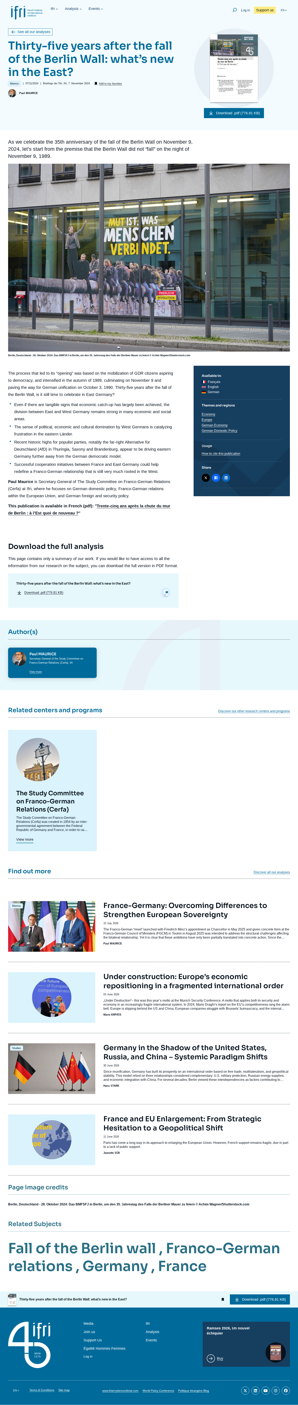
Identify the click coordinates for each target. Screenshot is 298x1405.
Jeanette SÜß (111, 1152)
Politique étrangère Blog (193, 1390)
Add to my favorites (110, 83)
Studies (16, 1048)
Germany (115, 1266)
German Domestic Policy (219, 430)
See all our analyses (33, 32)
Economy (208, 414)
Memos (16, 905)
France (182, 1266)
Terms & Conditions (41, 1390)
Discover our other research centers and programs (254, 711)
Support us (265, 10)
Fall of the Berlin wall (82, 1248)
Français (214, 382)
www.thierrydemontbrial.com (120, 1390)
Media (88, 1324)
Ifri (53, 9)
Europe (207, 419)
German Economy (215, 425)
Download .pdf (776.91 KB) (238, 113)
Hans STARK (111, 1085)
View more (35, 671)
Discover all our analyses (272, 872)
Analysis (71, 9)
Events (94, 9)
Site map (64, 1390)
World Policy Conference (158, 1390)
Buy (220, 1358)
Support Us (93, 1340)
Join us (89, 1332)
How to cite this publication (221, 453)
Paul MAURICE (28, 93)
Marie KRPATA (112, 1014)
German (213, 392)
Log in (245, 10)
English (213, 387)
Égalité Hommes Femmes (104, 1348)
